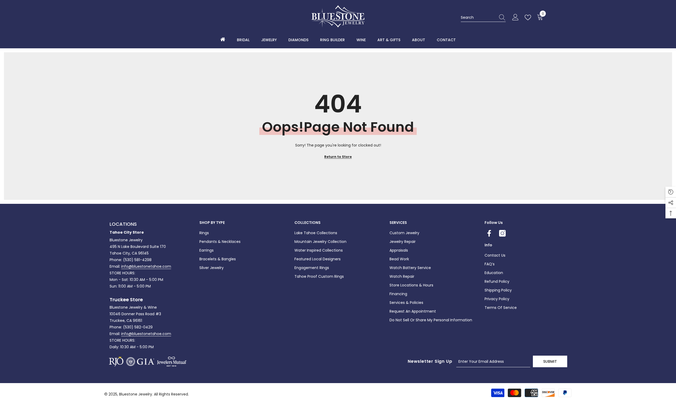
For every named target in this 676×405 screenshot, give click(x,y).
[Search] (483, 17)
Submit (550, 361)
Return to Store (338, 156)
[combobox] (478, 17)
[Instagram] (502, 233)
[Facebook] (489, 233)
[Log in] (515, 17)
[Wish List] (529, 17)
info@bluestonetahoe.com (146, 266)
